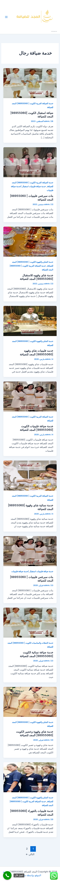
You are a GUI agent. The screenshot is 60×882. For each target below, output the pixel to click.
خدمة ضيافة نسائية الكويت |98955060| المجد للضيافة (36, 654)
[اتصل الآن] (7, 875)
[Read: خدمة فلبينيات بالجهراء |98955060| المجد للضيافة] (29, 777)
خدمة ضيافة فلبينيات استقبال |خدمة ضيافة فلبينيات (32, 571)
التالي (30, 854)
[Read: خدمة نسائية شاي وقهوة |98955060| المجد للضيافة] (29, 475)
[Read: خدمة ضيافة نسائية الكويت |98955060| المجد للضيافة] (29, 622)
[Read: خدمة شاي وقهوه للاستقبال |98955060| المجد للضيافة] (29, 241)
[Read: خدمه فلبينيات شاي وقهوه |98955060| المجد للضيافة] (29, 320)
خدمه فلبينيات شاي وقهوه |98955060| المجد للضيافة (36, 352)
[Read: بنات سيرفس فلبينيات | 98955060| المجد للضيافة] (29, 162)
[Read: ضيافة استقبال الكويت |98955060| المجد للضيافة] (29, 83)
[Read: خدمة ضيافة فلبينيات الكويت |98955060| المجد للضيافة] (29, 396)
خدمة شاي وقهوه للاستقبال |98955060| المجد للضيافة (36, 277)
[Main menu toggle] (6, 17)
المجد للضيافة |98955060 (54, 31)
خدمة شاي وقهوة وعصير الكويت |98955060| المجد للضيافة (34, 733)
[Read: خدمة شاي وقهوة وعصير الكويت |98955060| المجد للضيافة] (29, 701)
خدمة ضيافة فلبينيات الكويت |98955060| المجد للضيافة (36, 427)
